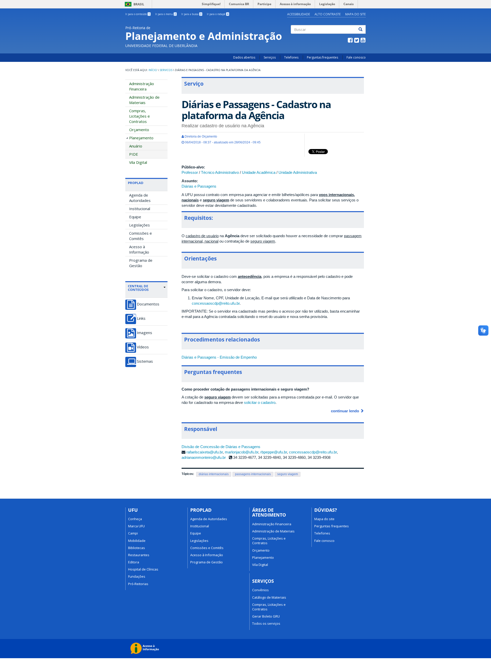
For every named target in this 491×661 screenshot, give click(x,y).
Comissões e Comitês (140, 236)
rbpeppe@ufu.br (273, 452)
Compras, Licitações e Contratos (139, 116)
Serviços (270, 57)
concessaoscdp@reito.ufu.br (216, 303)
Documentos (148, 304)
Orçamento (139, 129)
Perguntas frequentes (322, 57)
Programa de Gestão (140, 263)
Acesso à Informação (139, 249)
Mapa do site (355, 14)
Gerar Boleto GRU (266, 616)
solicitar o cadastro (259, 402)
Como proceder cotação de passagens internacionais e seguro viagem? (245, 389)
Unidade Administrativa (297, 172)
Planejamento (141, 137)
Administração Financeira (141, 86)
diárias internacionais (214, 474)
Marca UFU (136, 526)
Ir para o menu (165, 14)
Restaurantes (138, 555)
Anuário (135, 146)
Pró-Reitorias (138, 584)
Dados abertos (244, 57)
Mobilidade (137, 540)
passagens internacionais (253, 474)
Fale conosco (356, 57)
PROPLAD (135, 182)
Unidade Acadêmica (258, 172)
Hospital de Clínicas (143, 569)
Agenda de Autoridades (140, 197)
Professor (190, 172)
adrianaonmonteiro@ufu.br (204, 457)
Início (153, 70)
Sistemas (145, 361)
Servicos (166, 70)
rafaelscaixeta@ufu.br (204, 452)
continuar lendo (345, 411)
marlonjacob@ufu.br (241, 452)
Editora (133, 562)
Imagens (144, 333)
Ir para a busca (191, 14)
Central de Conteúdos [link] (138, 288)
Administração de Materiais (144, 100)
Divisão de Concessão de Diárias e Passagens (221, 447)
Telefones (291, 57)
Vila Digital (138, 162)
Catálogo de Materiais (269, 597)
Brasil (133, 4)
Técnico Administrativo (220, 172)
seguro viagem (287, 474)
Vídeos (143, 347)
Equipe (135, 216)
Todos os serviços (266, 623)
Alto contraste (328, 14)
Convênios (260, 590)
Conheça (135, 519)
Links (141, 318)
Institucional (139, 208)
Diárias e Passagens (199, 186)
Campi (133, 533)
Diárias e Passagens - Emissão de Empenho (219, 357)
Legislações (139, 224)
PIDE (133, 154)
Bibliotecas (136, 547)
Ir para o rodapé (217, 14)
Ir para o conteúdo (137, 14)
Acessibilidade (298, 14)
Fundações (136, 576)
